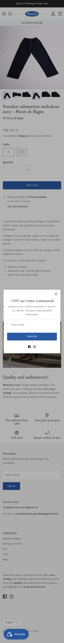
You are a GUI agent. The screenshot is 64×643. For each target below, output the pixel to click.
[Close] (56, 294)
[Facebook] (29, 346)
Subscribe (32, 337)
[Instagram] (34, 346)
